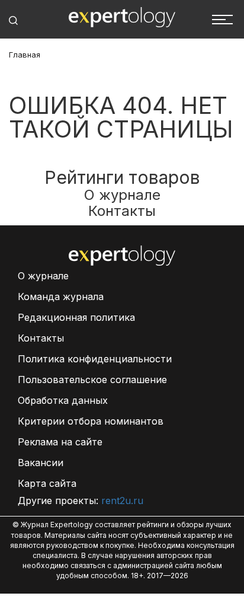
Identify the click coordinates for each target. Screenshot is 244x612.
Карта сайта (47, 483)
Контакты (122, 210)
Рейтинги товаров (122, 177)
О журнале (122, 194)
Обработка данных (63, 400)
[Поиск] (13, 20)
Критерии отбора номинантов (90, 421)
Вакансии (40, 462)
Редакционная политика (76, 317)
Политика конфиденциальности (95, 359)
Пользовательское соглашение (92, 379)
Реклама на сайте (60, 442)
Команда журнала (61, 296)
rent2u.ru (122, 500)
